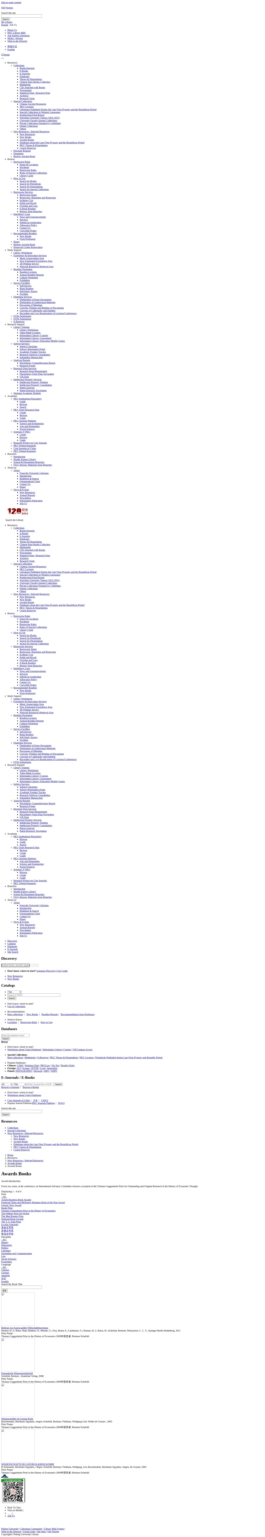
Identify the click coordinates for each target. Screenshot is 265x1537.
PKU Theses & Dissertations (34, 145)
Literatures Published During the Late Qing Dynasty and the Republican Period (58, 109)
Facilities (24, 294)
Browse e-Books (31, 1087)
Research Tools (27, 98)
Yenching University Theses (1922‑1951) (40, 117)
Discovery (12, 941)
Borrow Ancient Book (24, 156)
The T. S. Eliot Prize (11, 1221)
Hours (16, 241)
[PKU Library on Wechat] (132, 1491)
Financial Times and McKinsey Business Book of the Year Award (33, 1202)
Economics (6, 1261)
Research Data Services (24, 368)
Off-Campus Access (82, 1049)
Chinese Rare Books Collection (35, 82)
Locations (12, 1022)
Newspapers (26, 90)
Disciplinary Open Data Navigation (37, 374)
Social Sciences (27, 429)
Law (3, 1256)
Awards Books (27, 140)
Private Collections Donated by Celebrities (40, 123)
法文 (3, 1278)
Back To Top (14, 1507)
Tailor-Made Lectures (30, 332)
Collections (18, 65)
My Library (6, 22)
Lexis (43, 1068)
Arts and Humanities (30, 426)
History (4, 1242)
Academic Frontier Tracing (33, 352)
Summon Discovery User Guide (52, 971)
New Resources (27, 134)
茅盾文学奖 (7, 1230)
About (16, 470)
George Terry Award (11, 1205)
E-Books (24, 71)
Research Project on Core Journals (30, 443)
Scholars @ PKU (21, 432)
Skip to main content (11, 2)
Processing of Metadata (31, 305)
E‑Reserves (19, 321)
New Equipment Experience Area (36, 261)
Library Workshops (22, 252)
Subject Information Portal (32, 349)
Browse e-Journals (10, 1087)
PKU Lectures (27, 106)
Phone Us (12, 30)
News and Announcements (33, 217)
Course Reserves (28, 148)
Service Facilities (21, 283)
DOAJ (61, 1103)
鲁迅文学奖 (7, 1234)
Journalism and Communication (16, 1253)
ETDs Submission (22, 316)
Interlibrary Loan (21, 214)
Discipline (6, 1237)
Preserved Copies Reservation (27, 247)
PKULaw (45, 1065)
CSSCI (44, 1100)
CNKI (20, 1065)
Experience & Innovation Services (30, 255)
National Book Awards (12, 1219)
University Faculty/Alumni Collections (38, 120)
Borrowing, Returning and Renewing (38, 197)
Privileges (24, 167)
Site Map (41, 1531)
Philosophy (6, 1245)
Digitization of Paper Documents (35, 299)
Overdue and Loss (28, 206)
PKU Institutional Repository (27, 398)
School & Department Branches (28, 462)
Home (10, 1155)
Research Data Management (33, 371)
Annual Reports (27, 495)
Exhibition (25, 280)
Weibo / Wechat (15, 38)
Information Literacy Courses (34, 335)
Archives (24, 95)
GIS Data (24, 376)
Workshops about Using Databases (24, 1049)
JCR (35, 1100)
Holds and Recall (28, 203)
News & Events (21, 489)
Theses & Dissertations (31, 79)
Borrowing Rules (21, 162)
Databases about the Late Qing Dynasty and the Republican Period (52, 142)
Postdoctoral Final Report (32, 115)
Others (23, 128)
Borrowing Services (23, 192)
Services (24, 219)
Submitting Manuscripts (31, 357)
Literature (6, 1250)
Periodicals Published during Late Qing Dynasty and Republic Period (128, 1057)
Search (5, 19)
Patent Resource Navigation (33, 390)
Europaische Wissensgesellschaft (17, 1373)
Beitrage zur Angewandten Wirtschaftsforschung (24, 1328)
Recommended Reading (25, 233)
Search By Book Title (11, 1284)
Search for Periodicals (30, 184)
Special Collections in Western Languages (40, 112)
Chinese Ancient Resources (33, 104)
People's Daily (68, 1065)
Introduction (19, 456)
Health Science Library (24, 459)
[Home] (5, 54)
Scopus (25, 1068)
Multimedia (25, 84)
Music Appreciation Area (32, 258)
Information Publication (31, 500)
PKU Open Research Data (26, 410)
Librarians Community (31, 1529)
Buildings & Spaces (29, 478)
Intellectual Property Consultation (36, 385)
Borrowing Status (28, 195)
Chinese (5, 1270)
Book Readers (26, 288)
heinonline (52, 1068)
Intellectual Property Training (34, 382)
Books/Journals (27, 68)
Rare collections (15, 1014)
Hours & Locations (29, 164)
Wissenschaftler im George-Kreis (17, 1418)
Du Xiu (55, 1065)
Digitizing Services (22, 297)
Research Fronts (27, 365)
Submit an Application (30, 222)
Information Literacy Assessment (35, 338)
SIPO (46, 1071)
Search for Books (28, 181)
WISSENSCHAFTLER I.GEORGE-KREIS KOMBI (27, 1464)
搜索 (4, 1291)
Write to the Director (17, 41)
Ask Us (11, 1516)
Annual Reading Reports (32, 275)
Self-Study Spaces (28, 291)
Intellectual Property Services (27, 379)
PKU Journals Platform (24, 421)
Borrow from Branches (31, 211)
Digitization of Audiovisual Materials (37, 302)
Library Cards (26, 175)
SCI (19, 1068)
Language (6, 1264)
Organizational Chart (30, 481)
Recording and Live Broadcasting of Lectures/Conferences (48, 313)
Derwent (38, 1071)
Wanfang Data (32, 1065)
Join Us (23, 503)
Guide (23, 401)
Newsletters (25, 498)
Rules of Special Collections (33, 173)
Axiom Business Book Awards (16, 1199)
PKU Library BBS (16, 33)
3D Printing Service (29, 263)
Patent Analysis (27, 387)
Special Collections (22, 101)
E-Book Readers (28, 208)
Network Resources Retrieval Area (36, 266)
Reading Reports (50, 1014)
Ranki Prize (7, 1208)
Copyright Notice (28, 230)
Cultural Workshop (29, 277)
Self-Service (25, 286)
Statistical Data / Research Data (35, 93)
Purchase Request (22, 151)
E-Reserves (42, 1057)
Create (23, 412)
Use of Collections (16, 1006)
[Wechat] (11, 1513)
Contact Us (25, 228)
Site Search (12, 952)
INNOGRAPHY (23, 1071)
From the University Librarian (34, 473)
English (11, 49)
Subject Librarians (28, 346)
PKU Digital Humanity (24, 445)
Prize (3, 1194)
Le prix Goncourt (9, 1224)
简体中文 (12, 46)
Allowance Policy (28, 225)
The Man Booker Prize (12, 1216)
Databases (24, 76)
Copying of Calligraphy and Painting (37, 310)
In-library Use (26, 200)
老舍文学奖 (7, 1227)
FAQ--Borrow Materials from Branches (32, 465)
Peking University (10, 1529)
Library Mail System (54, 1529)
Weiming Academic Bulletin (27, 393)
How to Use (19, 178)
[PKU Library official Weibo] (8, 1513)
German (5, 1272)
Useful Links (29, 1531)
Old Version (7, 7)
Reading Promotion (22, 269)
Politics (4, 1248)
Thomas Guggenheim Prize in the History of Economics (28, 1210)
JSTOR (34, 1068)
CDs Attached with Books (32, 87)
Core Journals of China (24, 448)
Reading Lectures (28, 272)
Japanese (5, 1275)
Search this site (8, 13)
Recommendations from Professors (77, 1014)
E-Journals (12, 949)
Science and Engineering (32, 423)
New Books (25, 137)
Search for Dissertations (31, 186)
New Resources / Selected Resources (31, 131)
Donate (4, 25)
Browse (23, 404)
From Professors (27, 239)
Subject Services (21, 343)
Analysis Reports (21, 360)
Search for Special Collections (34, 189)
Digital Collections (29, 126)
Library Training (21, 327)
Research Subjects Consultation (35, 354)
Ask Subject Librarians (18, 35)
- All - (4, 1197)
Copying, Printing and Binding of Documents (42, 308)
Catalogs (11, 943)
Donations (18, 153)
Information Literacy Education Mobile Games (42, 341)
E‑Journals (25, 73)
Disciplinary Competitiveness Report (37, 363)
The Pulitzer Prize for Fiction (15, 1213)
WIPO (54, 1071)
